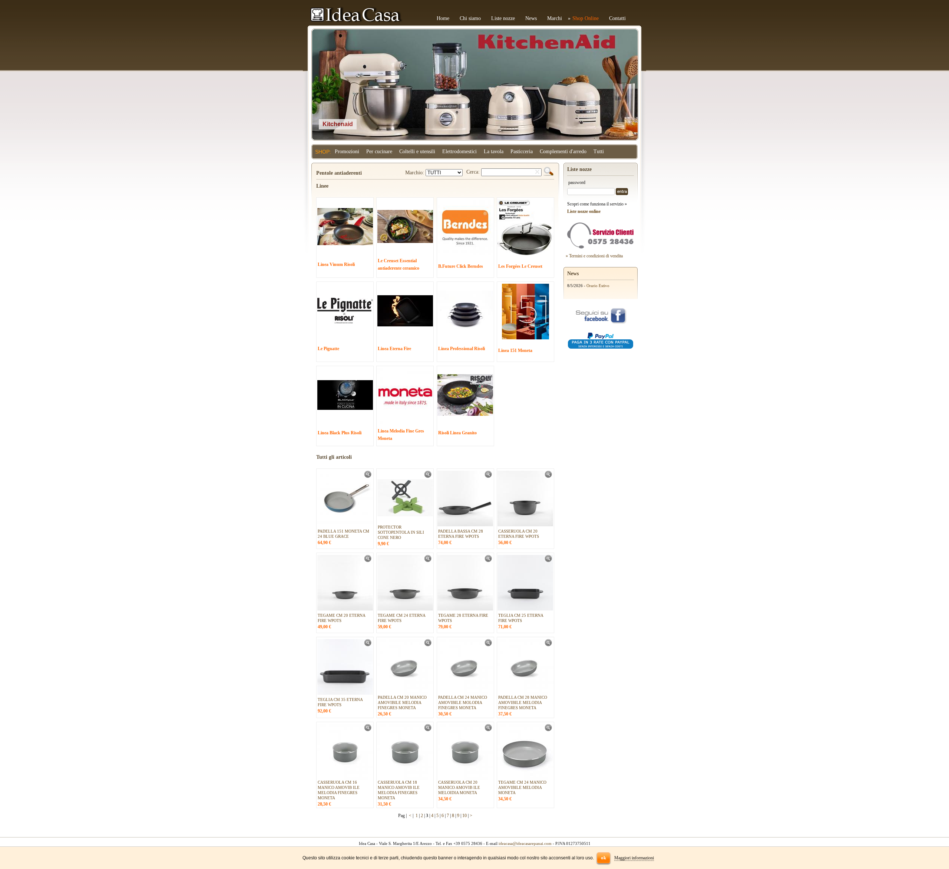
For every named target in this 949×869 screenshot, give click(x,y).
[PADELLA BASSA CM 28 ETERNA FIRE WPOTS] (488, 476)
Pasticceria (521, 151)
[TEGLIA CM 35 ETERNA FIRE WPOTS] (367, 645)
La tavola (493, 151)
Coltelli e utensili (417, 151)
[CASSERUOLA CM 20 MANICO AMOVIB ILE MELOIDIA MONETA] (488, 730)
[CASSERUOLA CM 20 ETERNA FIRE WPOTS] (548, 476)
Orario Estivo (597, 285)
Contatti (617, 18)
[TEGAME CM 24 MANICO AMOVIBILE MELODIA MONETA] (548, 730)
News (531, 18)
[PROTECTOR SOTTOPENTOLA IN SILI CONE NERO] (427, 476)
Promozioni (347, 151)
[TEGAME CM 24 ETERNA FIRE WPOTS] (427, 560)
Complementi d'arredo (563, 151)
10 (464, 815)
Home (443, 18)
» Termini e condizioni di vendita (594, 256)
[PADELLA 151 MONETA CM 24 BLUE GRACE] (367, 476)
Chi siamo (470, 18)
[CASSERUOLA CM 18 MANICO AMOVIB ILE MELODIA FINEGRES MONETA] (427, 730)
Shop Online (585, 18)
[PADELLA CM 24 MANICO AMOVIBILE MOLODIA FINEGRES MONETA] (488, 645)
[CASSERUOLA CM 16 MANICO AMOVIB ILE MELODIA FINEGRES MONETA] (367, 730)
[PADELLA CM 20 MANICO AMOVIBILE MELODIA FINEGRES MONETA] (427, 645)
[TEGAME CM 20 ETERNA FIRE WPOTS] (367, 560)
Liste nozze (503, 18)
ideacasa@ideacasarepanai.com (525, 843)
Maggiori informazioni (634, 857)
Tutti (598, 151)
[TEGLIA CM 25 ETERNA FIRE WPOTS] (548, 560)
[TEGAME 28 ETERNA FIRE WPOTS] (488, 560)
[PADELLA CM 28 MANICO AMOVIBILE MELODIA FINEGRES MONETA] (548, 645)
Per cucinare (379, 151)
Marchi (554, 18)
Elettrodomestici (459, 151)
